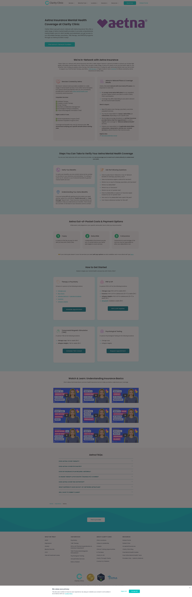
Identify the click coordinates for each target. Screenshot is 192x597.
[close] (189, 587)
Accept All (134, 591)
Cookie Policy (69, 594)
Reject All (124, 591)
